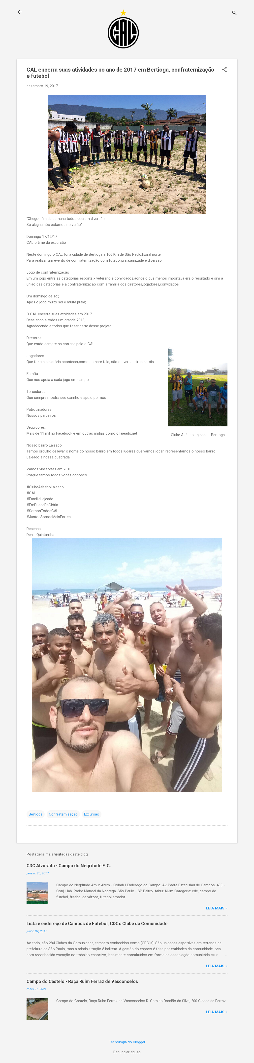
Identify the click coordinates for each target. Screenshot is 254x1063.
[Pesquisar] (234, 13)
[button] (224, 70)
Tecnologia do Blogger (127, 1042)
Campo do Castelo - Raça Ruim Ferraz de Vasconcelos (82, 981)
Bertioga (35, 814)
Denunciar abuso (127, 1052)
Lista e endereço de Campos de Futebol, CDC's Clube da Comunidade (97, 923)
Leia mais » (216, 908)
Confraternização (63, 814)
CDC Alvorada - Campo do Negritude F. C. (69, 865)
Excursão (91, 814)
